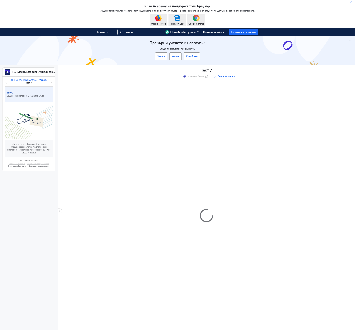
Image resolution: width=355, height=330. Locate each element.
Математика (18, 144)
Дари (193, 32)
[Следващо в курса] (51, 82)
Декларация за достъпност (39, 166)
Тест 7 (10, 93)
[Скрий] (350, 2)
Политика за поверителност (38, 164)
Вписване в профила (213, 32)
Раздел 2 (43, 80)
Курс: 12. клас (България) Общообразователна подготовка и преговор (23, 80)
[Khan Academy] (177, 32)
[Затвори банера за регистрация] (350, 41)
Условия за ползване (17, 164)
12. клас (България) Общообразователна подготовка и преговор (27, 147)
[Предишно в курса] (6, 82)
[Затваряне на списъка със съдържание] (60, 211)
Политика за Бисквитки (17, 166)
